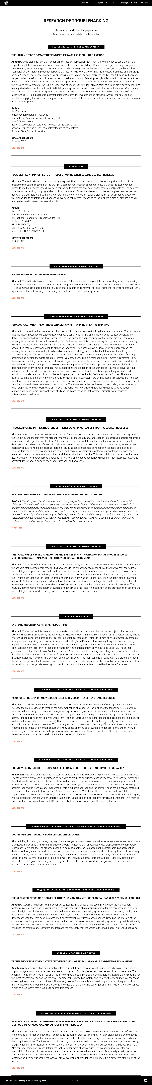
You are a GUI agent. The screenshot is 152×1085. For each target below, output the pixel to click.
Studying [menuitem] (84, 3)
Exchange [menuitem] (124, 3)
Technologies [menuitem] (97, 3)
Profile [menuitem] (134, 3)
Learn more (17, 147)
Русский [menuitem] (144, 3)
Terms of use (76, 1080)
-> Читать (16, 527)
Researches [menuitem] (111, 3)
